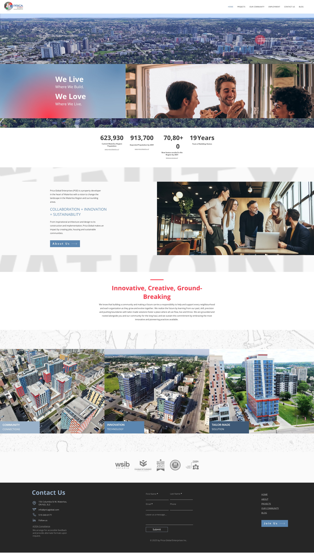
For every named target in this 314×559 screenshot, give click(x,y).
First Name (151, 494)
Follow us (43, 520)
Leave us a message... (156, 515)
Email (148, 504)
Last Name (175, 494)
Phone (173, 504)
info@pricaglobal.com (49, 509)
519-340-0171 (45, 515)
